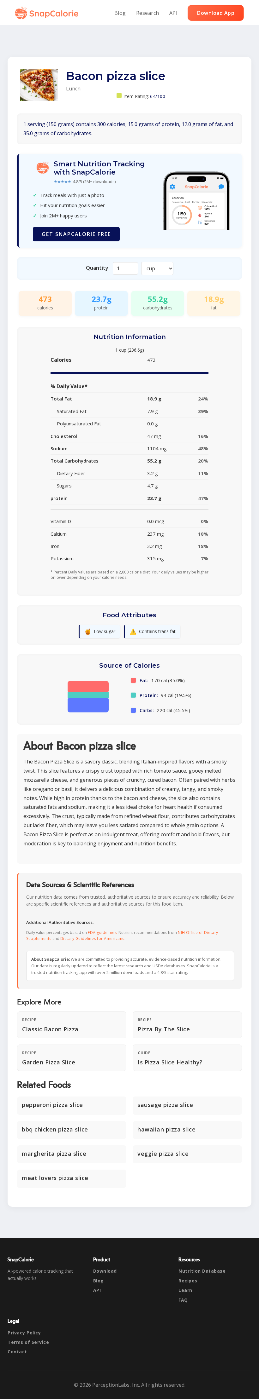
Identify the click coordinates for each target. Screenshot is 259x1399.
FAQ (183, 1300)
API (173, 12)
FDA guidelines (102, 932)
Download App (215, 12)
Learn (185, 1290)
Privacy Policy (24, 1333)
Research (147, 12)
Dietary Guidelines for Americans (92, 938)
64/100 (157, 96)
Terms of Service (28, 1342)
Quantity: (98, 267)
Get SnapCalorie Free (76, 234)
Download (105, 1271)
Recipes (187, 1281)
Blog (120, 12)
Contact (17, 1352)
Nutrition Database (202, 1271)
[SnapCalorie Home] (48, 13)
